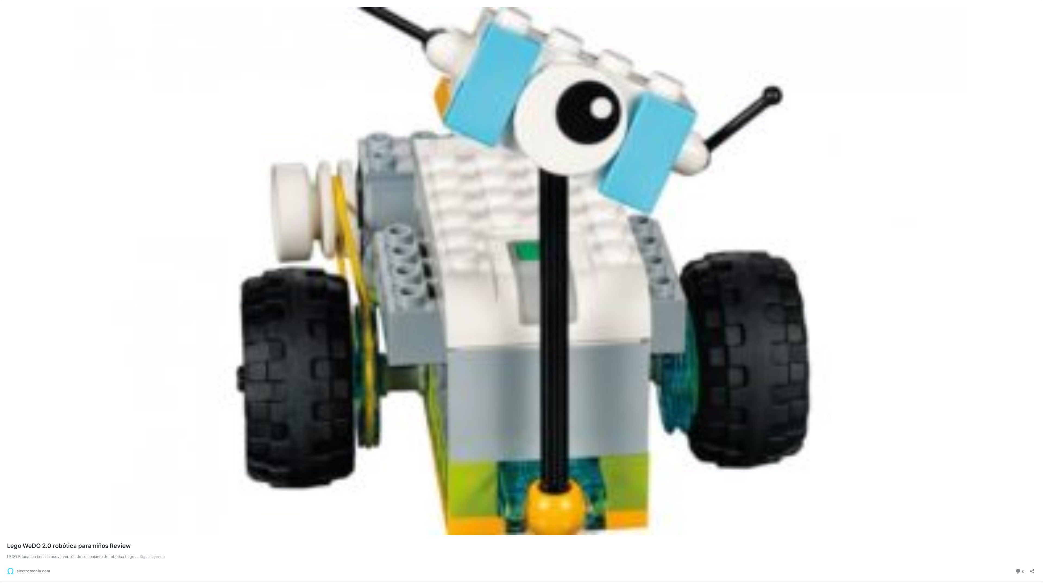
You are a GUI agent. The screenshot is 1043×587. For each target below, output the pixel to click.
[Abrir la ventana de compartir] (1032, 569)
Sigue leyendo (152, 556)
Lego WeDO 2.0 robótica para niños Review (69, 545)
